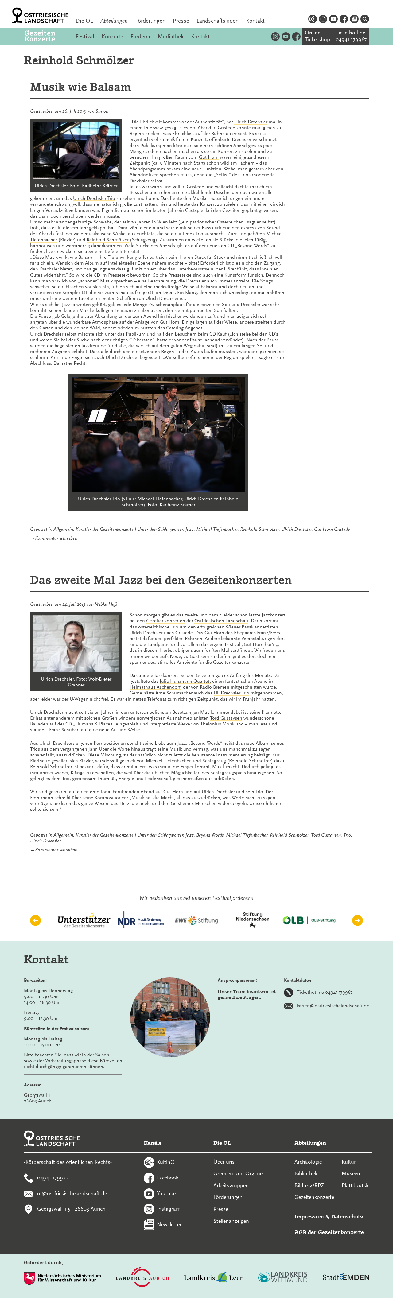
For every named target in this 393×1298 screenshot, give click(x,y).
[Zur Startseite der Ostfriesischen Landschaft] (40, 15)
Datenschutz (347, 1216)
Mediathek (171, 36)
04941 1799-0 (52, 1178)
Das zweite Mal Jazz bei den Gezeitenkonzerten (161, 580)
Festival (85, 36)
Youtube (166, 1193)
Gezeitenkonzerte (314, 1197)
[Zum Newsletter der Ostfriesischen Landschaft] (354, 20)
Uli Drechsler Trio (231, 693)
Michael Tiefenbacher (217, 529)
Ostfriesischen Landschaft (221, 621)
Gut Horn (209, 157)
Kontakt (255, 20)
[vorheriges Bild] (35, 920)
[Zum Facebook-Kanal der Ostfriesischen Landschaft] (344, 20)
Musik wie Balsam (80, 87)
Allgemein (63, 529)
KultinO (166, 1162)
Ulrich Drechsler (250, 122)
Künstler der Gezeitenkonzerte (105, 529)
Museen (351, 1173)
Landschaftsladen (217, 20)
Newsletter (169, 1224)
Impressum (309, 1216)
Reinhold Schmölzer (108, 240)
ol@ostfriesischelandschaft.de (72, 1193)
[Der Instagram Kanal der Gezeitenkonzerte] (275, 36)
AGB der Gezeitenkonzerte (329, 1232)
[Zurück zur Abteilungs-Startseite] (46, 36)
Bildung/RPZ (309, 1185)
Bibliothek (305, 1173)
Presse (181, 20)
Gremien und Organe (238, 1173)
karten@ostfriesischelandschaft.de (333, 1005)
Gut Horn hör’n (260, 644)
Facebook (167, 1178)
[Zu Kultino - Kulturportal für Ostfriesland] (312, 20)
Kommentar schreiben (56, 538)
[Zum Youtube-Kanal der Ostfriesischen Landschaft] (333, 20)
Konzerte (112, 36)
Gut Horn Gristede (332, 529)
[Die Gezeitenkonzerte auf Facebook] (296, 36)
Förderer (140, 36)
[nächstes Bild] (357, 920)
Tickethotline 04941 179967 (324, 992)
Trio (347, 835)
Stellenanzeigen (231, 1221)
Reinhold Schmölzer (259, 529)
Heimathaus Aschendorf (155, 687)
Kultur (349, 1162)
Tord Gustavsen (226, 718)
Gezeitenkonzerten (165, 621)
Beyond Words (210, 835)
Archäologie (308, 1162)
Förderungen (150, 20)
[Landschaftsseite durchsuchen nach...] (364, 20)
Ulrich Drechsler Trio (94, 198)
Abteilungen (114, 20)
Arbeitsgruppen (231, 1185)
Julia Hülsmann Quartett (185, 681)
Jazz (189, 529)
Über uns (224, 1162)
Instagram (169, 1209)
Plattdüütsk (355, 1185)
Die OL (84, 20)
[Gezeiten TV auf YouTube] (286, 36)
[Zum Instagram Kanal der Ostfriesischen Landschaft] (323, 20)
